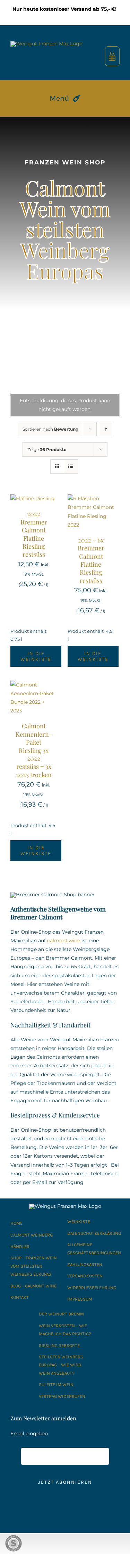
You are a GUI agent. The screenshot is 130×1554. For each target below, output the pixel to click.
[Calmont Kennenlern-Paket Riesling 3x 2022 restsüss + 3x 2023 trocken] (33, 685)
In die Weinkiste (35, 656)
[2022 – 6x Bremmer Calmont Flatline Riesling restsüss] (91, 498)
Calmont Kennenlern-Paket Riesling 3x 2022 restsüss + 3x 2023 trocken (34, 750)
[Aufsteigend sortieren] (105, 429)
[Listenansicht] (71, 466)
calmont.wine (63, 940)
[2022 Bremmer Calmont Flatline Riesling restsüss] (32, 498)
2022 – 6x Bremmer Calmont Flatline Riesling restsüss (91, 560)
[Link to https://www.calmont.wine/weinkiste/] (112, 56)
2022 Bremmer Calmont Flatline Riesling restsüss (33, 534)
